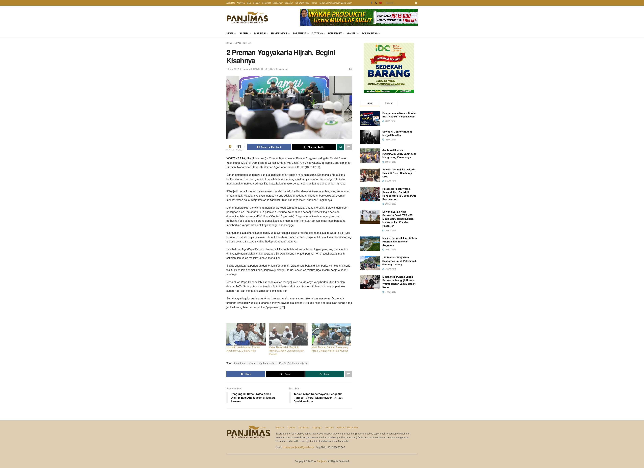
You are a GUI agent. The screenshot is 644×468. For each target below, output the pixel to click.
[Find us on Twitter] (376, 3)
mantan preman (267, 363)
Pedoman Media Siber (347, 427)
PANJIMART (335, 33)
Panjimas (322, 461)
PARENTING (299, 33)
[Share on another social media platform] (348, 147)
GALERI (351, 33)
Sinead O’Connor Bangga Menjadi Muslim (397, 133)
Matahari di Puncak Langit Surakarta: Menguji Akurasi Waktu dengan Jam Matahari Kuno (399, 282)
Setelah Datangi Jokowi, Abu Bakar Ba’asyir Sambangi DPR (399, 173)
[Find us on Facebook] (371, 3)
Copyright (266, 2)
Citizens (317, 33)
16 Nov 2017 (232, 69)
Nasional (247, 42)
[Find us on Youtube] (380, 3)
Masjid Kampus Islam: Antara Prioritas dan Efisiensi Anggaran (399, 241)
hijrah (252, 363)
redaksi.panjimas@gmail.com (298, 447)
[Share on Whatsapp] (340, 147)
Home (314, 2)
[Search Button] (415, 3)
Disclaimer (278, 2)
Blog (249, 2)
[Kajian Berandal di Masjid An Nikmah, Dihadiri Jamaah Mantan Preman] (288, 334)
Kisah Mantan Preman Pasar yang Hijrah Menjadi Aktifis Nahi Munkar (330, 349)
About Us (230, 2)
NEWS (229, 33)
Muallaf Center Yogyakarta (293, 363)
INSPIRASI (260, 33)
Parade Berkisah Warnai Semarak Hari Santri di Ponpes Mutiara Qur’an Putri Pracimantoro (399, 194)
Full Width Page (302, 2)
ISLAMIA (244, 33)
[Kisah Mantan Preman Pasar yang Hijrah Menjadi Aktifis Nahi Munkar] (331, 334)
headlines (239, 363)
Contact (256, 2)
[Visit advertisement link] (359, 17)
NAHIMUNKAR (279, 33)
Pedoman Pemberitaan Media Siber (335, 2)
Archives (241, 2)
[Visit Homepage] (247, 17)
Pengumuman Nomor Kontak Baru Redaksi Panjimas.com (399, 114)
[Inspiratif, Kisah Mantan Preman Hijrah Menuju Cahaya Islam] (246, 334)
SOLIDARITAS (370, 33)
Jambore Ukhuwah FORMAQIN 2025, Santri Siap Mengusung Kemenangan (399, 153)
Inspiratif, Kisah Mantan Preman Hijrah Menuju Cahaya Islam (243, 349)
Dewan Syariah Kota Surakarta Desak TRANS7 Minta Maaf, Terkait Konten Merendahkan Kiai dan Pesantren (398, 219)
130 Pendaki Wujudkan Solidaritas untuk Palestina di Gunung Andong (399, 261)
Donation (289, 2)
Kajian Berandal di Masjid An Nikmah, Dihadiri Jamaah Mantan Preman (286, 351)
